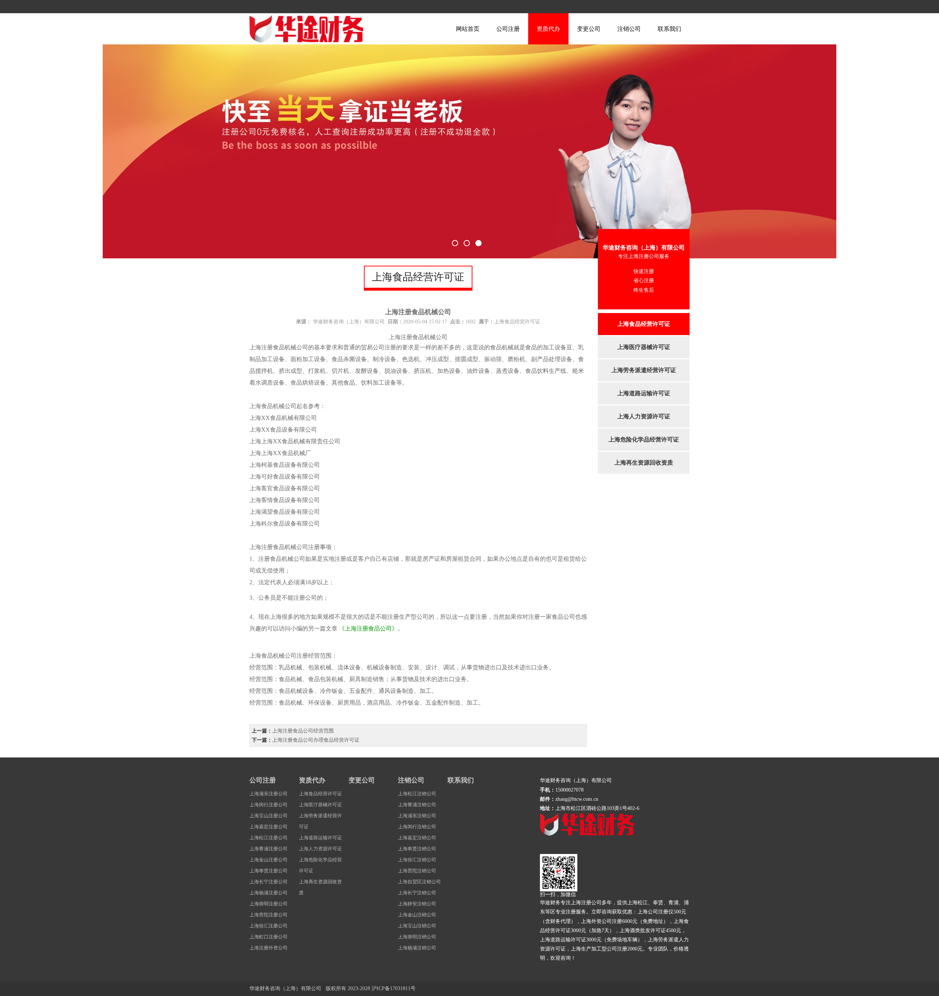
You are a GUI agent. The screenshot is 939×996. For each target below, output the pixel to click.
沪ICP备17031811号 (394, 988)
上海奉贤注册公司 (268, 870)
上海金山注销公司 (417, 914)
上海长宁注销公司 (417, 892)
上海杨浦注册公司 (268, 892)
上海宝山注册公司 (268, 815)
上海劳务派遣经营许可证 (643, 370)
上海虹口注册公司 (268, 936)
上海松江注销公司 (417, 793)
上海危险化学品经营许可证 (644, 439)
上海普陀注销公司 (417, 870)
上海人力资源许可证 (643, 416)
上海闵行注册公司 (268, 804)
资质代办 (548, 29)
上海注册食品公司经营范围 (303, 731)
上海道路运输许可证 (643, 393)
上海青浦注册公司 (268, 848)
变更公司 (588, 29)
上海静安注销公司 (417, 903)
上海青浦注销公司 (417, 804)
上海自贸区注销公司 (419, 881)
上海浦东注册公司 (268, 793)
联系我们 (669, 29)
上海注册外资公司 (268, 947)
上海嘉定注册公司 (268, 826)
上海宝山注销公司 (417, 925)
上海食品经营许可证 (643, 324)
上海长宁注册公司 (268, 881)
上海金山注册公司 (268, 859)
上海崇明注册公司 (268, 903)
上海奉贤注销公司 (417, 848)
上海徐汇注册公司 (268, 925)
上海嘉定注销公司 (417, 837)
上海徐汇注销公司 (417, 859)
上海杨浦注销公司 (417, 947)
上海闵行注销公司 (417, 826)
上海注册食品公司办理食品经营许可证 (315, 740)
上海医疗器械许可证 (643, 347)
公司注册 (508, 29)
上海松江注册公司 (268, 837)
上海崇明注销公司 (417, 936)
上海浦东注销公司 (417, 815)
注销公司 (629, 29)
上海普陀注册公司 (268, 914)
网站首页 (467, 29)
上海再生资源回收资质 (643, 462)
